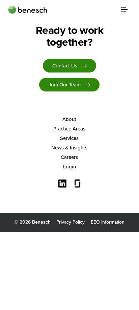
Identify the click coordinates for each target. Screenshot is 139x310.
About (69, 119)
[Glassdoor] (78, 184)
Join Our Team (65, 84)
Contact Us (64, 65)
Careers (69, 157)
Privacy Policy (70, 222)
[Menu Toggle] (124, 9)
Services (69, 138)
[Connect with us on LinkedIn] (62, 184)
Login (69, 166)
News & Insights (69, 147)
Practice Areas (69, 128)
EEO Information (107, 222)
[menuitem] (69, 119)
